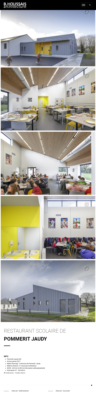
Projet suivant (63, 391)
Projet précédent (20, 391)
